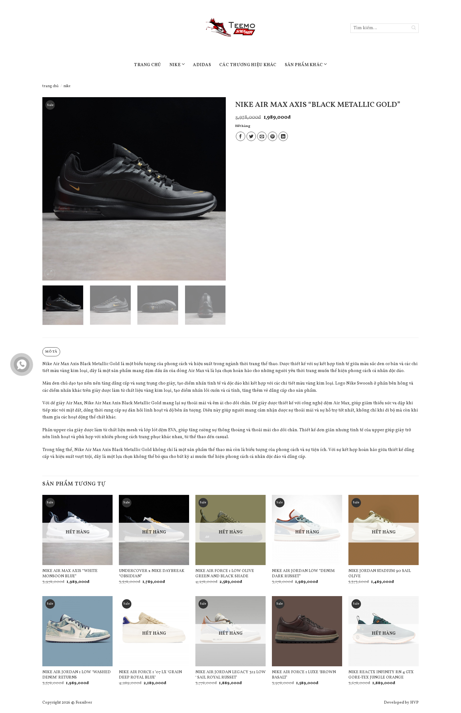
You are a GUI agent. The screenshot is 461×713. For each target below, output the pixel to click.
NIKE (175, 65)
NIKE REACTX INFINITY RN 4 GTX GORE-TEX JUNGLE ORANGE (381, 675)
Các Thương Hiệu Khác (248, 65)
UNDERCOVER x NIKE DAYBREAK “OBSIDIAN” (151, 574)
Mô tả (51, 351)
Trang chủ (50, 86)
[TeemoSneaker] (230, 28)
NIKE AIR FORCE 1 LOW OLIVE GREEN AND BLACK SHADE (224, 574)
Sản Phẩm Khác (304, 65)
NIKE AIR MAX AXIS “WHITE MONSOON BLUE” (70, 574)
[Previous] (54, 188)
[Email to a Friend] (262, 136)
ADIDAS (202, 65)
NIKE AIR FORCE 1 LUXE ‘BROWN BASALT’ (304, 675)
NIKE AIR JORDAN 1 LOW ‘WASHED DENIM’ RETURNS (76, 675)
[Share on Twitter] (251, 136)
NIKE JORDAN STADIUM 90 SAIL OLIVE (379, 574)
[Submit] (413, 28)
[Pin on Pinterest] (272, 136)
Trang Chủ (147, 65)
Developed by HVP (401, 702)
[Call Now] (21, 364)
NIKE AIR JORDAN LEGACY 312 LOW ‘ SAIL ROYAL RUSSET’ (230, 675)
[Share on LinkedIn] (283, 136)
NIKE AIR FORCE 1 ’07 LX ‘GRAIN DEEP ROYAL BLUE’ (150, 675)
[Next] (214, 188)
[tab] (51, 351)
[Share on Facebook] (240, 136)
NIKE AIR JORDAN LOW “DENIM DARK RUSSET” (303, 574)
